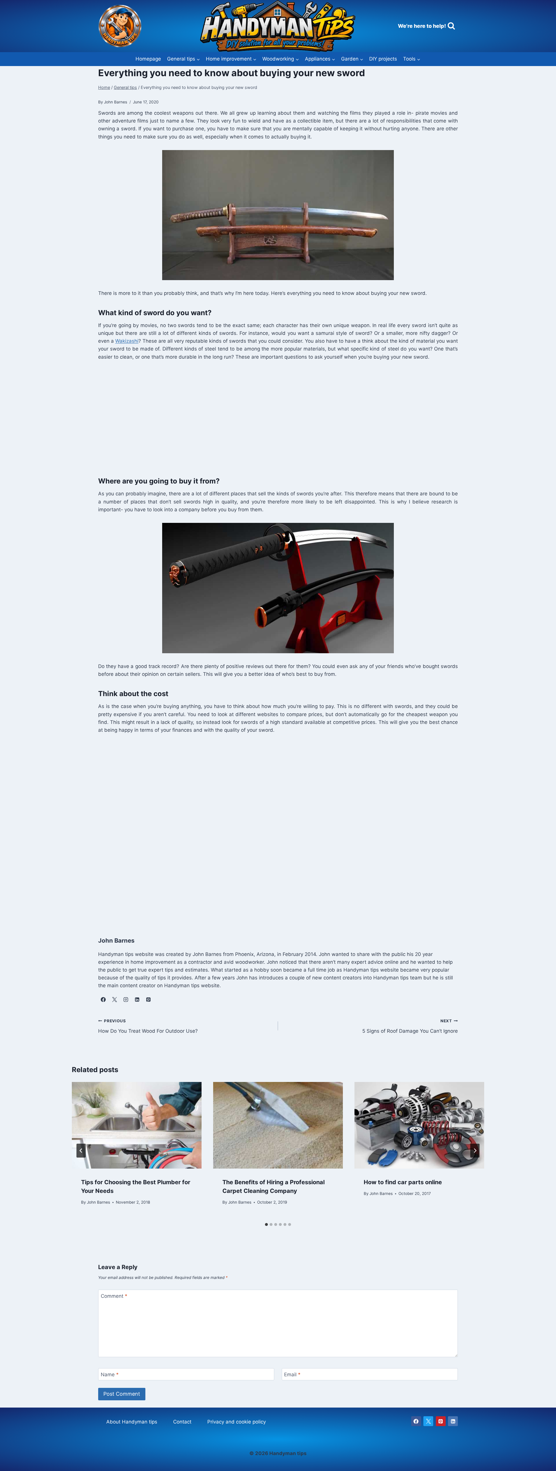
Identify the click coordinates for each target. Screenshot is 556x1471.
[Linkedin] (453, 1421)
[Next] (475, 1151)
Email (292, 1374)
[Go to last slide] (81, 1151)
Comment (114, 1296)
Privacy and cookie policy (236, 1422)
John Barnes (98, 1202)
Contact (182, 1422)
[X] (428, 1421)
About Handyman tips (131, 1422)
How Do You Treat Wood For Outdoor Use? (148, 1026)
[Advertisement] (272, 417)
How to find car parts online (403, 1182)
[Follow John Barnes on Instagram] (126, 1000)
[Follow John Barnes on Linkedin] (137, 1000)
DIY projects (383, 59)
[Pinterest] (441, 1421)
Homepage (148, 59)
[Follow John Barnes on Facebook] (103, 1000)
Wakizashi (126, 341)
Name (110, 1374)
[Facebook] (416, 1421)
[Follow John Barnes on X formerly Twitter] (114, 1000)
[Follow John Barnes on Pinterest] (148, 1000)
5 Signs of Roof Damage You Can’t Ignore (410, 1026)
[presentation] (137, 1125)
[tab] (266, 1224)
